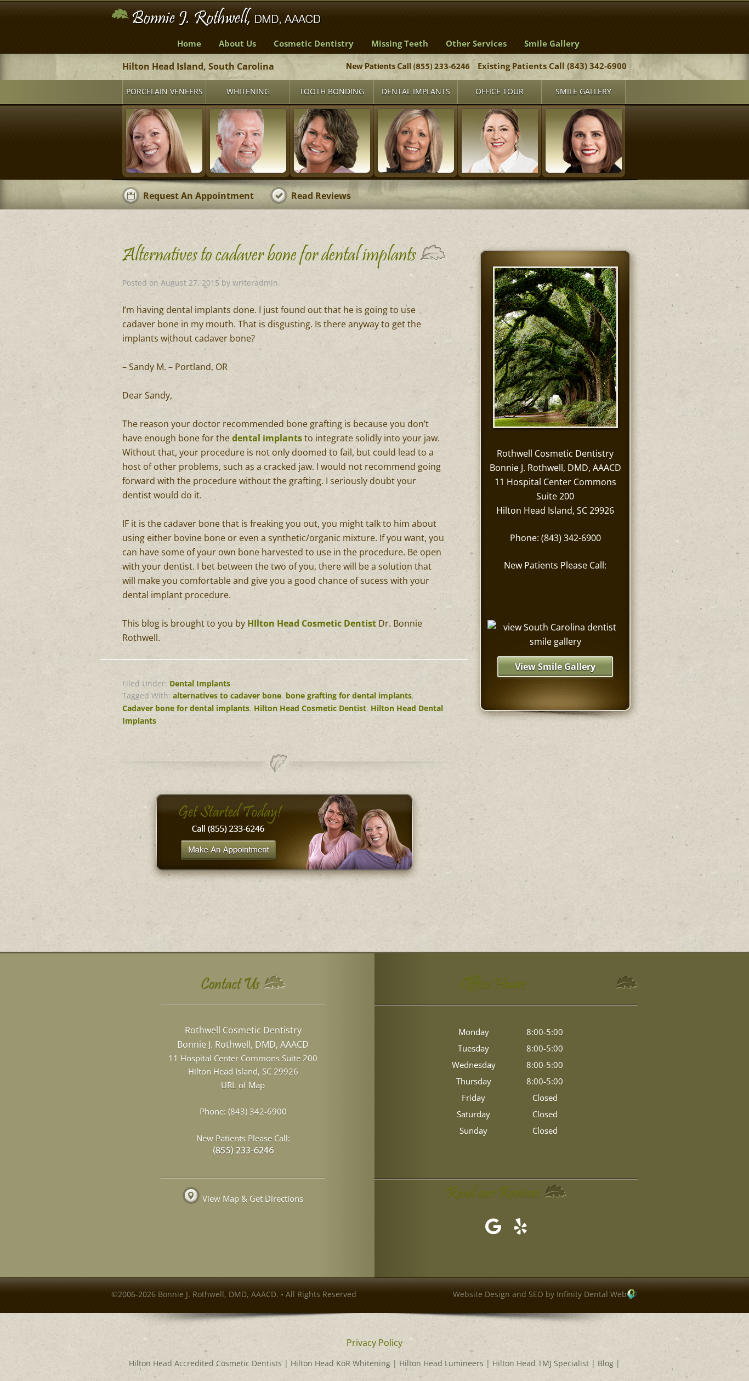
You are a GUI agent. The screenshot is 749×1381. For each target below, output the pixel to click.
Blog (606, 1363)
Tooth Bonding (331, 91)
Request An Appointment (198, 196)
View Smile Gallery (555, 667)
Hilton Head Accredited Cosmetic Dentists (205, 1363)
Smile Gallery (583, 91)
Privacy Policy (374, 1343)
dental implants (267, 438)
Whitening (248, 91)
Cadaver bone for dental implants (185, 708)
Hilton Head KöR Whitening (340, 1363)
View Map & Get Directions (252, 1198)
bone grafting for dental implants (349, 695)
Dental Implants (416, 91)
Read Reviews (321, 196)
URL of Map (243, 1084)
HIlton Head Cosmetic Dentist (311, 623)
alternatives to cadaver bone (227, 695)
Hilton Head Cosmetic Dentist (310, 708)
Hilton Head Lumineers (441, 1363)
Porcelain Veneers (164, 91)
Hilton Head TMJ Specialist (540, 1363)
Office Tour (499, 91)
